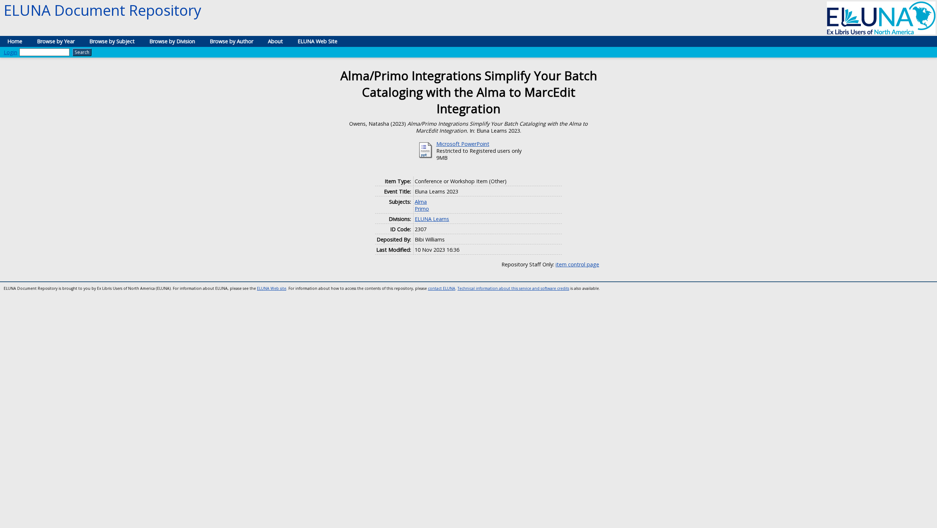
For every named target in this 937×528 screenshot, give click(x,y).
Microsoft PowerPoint (462, 143)
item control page (577, 264)
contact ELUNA (441, 288)
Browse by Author (231, 41)
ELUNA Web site (271, 288)
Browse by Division (172, 41)
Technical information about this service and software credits (513, 288)
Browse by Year (56, 41)
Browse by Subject (112, 41)
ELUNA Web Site (317, 41)
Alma (421, 201)
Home (14, 41)
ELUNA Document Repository (102, 10)
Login (10, 52)
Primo (422, 208)
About (275, 41)
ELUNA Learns (432, 218)
